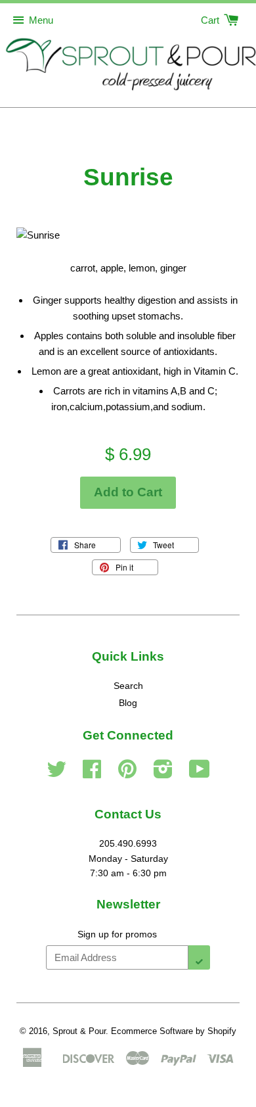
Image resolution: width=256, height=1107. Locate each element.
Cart (211, 20)
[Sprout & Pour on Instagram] (163, 773)
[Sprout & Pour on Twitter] (56, 773)
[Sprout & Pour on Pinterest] (127, 773)
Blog (128, 702)
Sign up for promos (117, 934)
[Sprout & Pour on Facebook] (92, 773)
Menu (41, 20)
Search (128, 685)
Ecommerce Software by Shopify (173, 1031)
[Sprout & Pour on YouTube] (199, 773)
